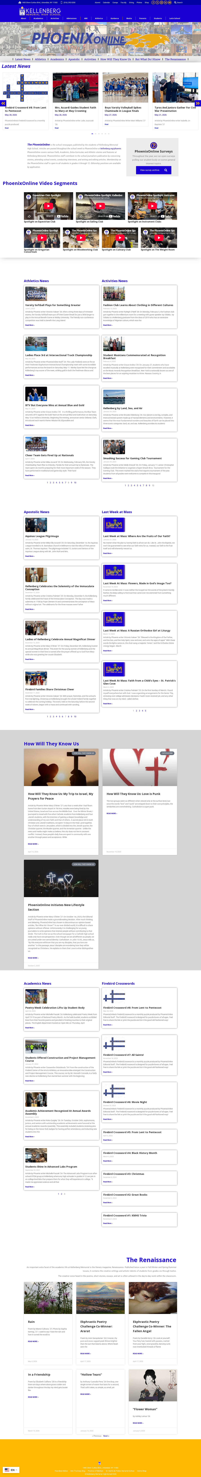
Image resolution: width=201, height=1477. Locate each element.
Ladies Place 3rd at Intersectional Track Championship (58, 355)
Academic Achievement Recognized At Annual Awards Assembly (58, 1112)
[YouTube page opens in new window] (169, 2)
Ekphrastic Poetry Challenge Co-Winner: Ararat (96, 1326)
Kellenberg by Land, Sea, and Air (122, 408)
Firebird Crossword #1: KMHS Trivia (125, 1215)
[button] (198, 103)
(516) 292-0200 (69, 3)
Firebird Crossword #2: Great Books (125, 1194)
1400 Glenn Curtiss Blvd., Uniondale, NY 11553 (39, 3)
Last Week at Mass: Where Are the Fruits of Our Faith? (136, 536)
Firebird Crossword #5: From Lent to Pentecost (132, 1132)
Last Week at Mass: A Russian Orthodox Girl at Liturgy (136, 630)
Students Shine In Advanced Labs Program (51, 1166)
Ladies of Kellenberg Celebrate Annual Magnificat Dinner (60, 639)
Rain (31, 1322)
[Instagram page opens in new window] (161, 2)
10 (75, 482)
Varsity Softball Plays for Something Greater (53, 305)
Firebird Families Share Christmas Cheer (49, 689)
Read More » (29, 325)
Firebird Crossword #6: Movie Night (125, 1102)
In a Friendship (39, 1374)
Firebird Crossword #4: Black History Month (130, 1153)
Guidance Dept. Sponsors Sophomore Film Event (70, 109)
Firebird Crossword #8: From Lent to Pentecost (175, 109)
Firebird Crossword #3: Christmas (123, 1173)
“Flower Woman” (145, 1409)
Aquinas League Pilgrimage (42, 536)
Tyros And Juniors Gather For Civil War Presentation (25, 109)
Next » (106, 1436)
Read (7, 128)
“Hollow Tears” (91, 1374)
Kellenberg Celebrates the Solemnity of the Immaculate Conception (59, 588)
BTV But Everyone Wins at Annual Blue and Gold (54, 405)
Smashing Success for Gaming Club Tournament (132, 458)
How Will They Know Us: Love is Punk (133, 794)
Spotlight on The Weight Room (158, 249)
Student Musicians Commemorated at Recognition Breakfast (134, 356)
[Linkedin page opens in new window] (165, 2)
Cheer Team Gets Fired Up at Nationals (49, 455)
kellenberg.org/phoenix (110, 148)
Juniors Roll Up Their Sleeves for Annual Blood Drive (124, 109)
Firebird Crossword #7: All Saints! (123, 1054)
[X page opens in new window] (157, 2)
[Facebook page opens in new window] (153, 2)
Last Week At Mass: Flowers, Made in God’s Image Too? (137, 583)
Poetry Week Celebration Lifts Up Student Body (55, 1007)
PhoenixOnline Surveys (154, 151)
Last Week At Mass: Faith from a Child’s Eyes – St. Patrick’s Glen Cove (139, 682)
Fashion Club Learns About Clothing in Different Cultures (138, 305)
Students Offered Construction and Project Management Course (60, 1059)
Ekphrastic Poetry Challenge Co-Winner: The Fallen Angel (152, 1326)
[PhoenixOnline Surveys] (153, 145)
